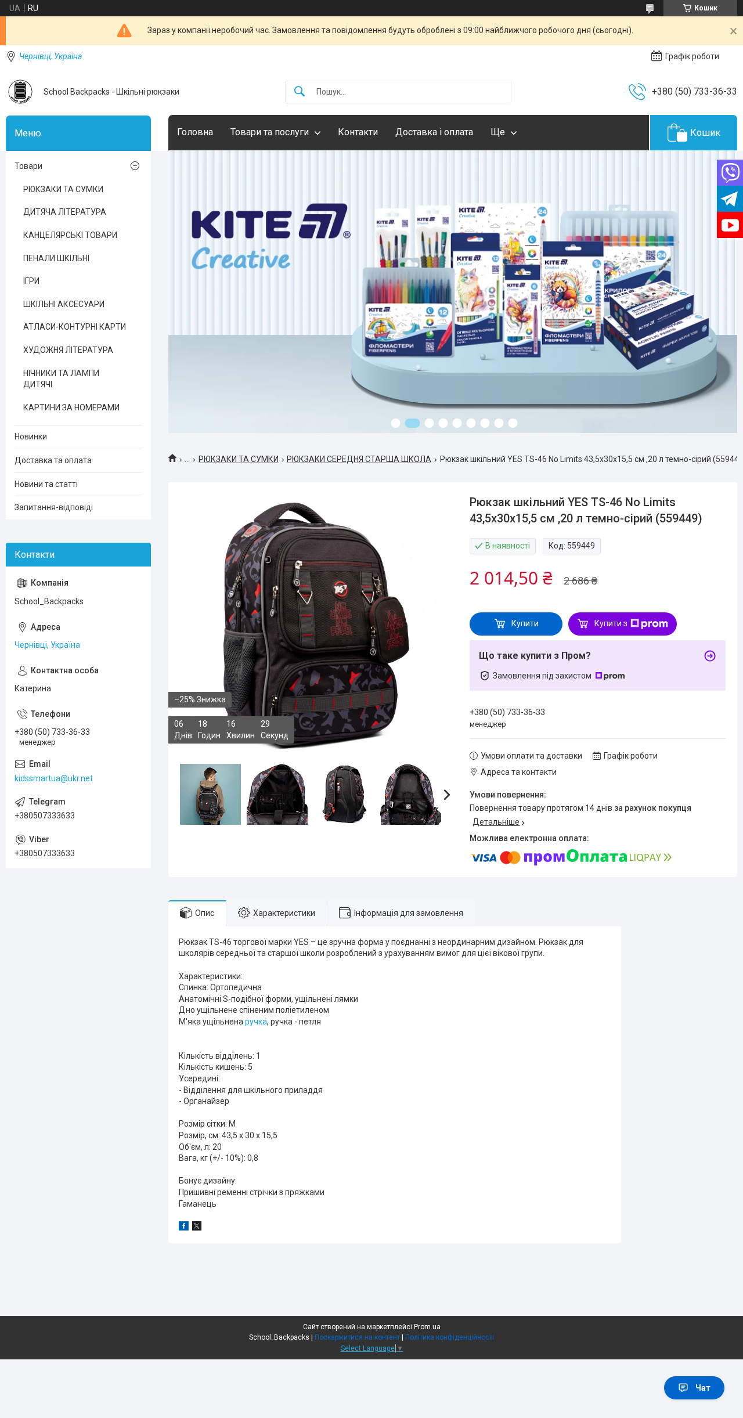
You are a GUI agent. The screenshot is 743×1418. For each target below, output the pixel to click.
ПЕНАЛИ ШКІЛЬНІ (56, 258)
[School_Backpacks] (20, 91)
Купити (525, 623)
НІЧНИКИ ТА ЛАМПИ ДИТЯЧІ (61, 379)
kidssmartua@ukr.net (54, 778)
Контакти (358, 132)
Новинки (31, 436)
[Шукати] (299, 92)
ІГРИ (31, 281)
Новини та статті (46, 484)
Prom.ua (427, 1327)
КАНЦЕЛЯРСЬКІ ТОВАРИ (70, 235)
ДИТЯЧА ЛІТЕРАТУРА (64, 212)
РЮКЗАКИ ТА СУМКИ (239, 459)
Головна (195, 132)
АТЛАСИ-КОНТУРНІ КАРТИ (74, 326)
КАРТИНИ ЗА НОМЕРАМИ (71, 407)
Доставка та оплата (53, 460)
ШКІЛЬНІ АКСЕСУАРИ (63, 304)
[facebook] (184, 1227)
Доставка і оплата (434, 132)
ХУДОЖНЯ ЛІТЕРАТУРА (68, 350)
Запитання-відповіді (54, 507)
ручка (256, 1021)
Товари (28, 166)
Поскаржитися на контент (357, 1337)
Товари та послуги (269, 132)
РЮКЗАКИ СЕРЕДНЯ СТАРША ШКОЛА (359, 459)
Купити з (610, 623)
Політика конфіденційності (449, 1337)
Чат (702, 1387)
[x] (196, 1227)
